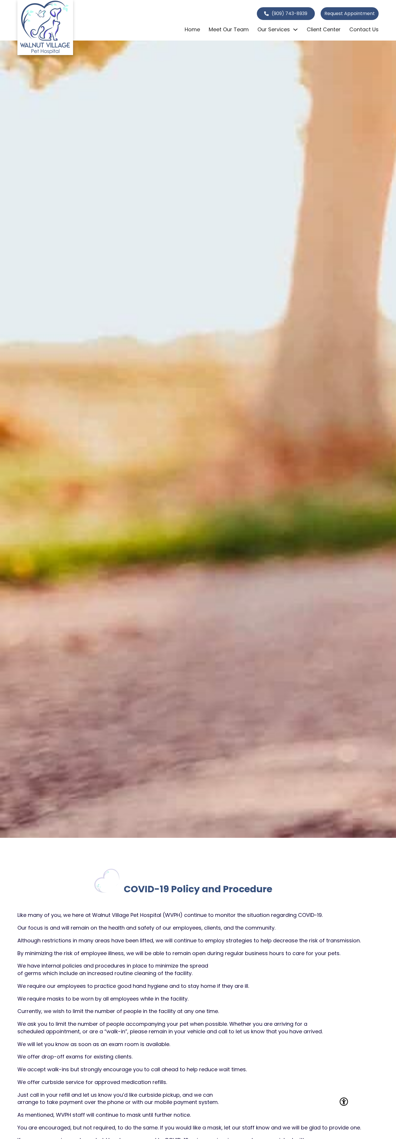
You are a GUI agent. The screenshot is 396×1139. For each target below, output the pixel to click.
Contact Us (364, 29)
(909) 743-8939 (289, 13)
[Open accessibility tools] (344, 1101)
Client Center (324, 29)
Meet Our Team (229, 29)
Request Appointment (349, 13)
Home (192, 29)
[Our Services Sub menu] (295, 29)
